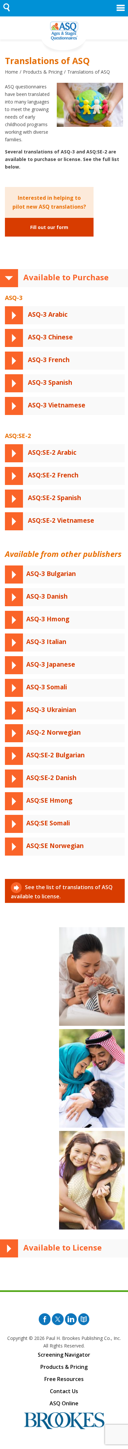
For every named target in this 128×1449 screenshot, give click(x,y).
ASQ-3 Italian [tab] (46, 641)
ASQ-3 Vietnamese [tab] (55, 405)
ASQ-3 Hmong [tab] (47, 619)
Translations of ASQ (88, 72)
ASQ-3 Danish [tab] (47, 596)
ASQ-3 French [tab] (48, 360)
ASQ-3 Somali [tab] (46, 687)
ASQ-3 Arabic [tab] (47, 314)
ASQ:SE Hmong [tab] (49, 800)
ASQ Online (64, 1403)
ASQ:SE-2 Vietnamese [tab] (60, 520)
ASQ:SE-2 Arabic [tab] (51, 452)
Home (11, 72)
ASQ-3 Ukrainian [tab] (51, 709)
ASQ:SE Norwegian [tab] (55, 845)
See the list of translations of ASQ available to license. (62, 891)
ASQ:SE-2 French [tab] (52, 475)
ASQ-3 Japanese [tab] (50, 664)
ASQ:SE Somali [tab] (48, 823)
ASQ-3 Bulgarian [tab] (51, 573)
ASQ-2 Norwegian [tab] (53, 732)
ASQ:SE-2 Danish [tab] (51, 777)
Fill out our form (49, 227)
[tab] (45, 755)
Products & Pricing (42, 72)
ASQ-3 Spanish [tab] (49, 382)
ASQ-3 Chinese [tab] (49, 337)
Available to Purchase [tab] (65, 277)
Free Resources (64, 1379)
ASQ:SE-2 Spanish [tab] (53, 498)
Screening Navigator (64, 1354)
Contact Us (64, 1391)
